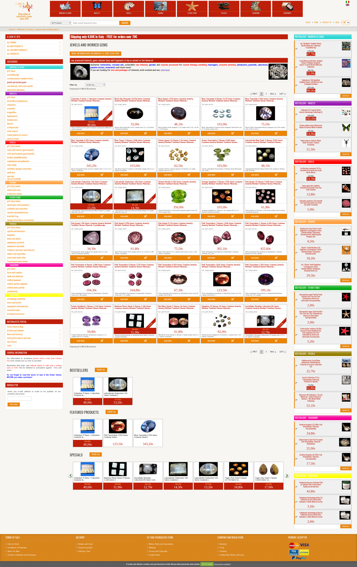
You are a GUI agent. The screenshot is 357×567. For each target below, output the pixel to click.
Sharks (160, 13)
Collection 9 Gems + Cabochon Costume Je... (87, 394)
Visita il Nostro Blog (15, 326)
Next (272, 94)
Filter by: (73, 85)
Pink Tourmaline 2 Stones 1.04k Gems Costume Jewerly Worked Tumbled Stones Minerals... (221, 224)
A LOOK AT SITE (13, 36)
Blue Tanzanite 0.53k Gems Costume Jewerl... (145, 436)
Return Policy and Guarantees (161, 544)
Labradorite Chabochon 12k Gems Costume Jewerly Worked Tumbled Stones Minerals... (89, 183)
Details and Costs (85, 544)
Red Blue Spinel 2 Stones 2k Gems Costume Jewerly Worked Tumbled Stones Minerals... (176, 307)
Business (223, 544)
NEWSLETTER (12, 385)
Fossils (224, 13)
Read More (81, 133)
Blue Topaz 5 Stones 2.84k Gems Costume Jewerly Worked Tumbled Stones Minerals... (133, 141)
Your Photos (12, 341)
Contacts (223, 551)
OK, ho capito (207, 564)
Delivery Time (84, 551)
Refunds (152, 547)
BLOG (337, 22)
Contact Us (326, 22)
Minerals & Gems (65, 13)
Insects (97, 13)
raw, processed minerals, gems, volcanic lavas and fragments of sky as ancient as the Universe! (112, 60)
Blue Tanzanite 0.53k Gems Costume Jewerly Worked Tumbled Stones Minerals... (90, 141)
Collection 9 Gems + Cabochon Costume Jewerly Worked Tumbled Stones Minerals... (91, 100)
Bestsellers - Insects (305, 103)
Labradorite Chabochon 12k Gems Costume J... (115, 394)
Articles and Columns (15, 330)
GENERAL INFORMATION (17, 352)
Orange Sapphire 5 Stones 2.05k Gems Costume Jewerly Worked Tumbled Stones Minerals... (222, 183)
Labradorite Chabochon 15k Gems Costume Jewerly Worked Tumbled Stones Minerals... (133, 183)
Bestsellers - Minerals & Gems (309, 36)
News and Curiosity (14, 334)
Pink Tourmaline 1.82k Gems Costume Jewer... (116, 436)
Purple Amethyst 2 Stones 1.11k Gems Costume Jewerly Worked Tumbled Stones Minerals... (91, 307)
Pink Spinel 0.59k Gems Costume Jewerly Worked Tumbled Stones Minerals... (132, 224)
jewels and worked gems (47, 29)
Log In (308, 22)
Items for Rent (14, 551)
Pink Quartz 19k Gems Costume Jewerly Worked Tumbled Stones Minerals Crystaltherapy (91, 224)
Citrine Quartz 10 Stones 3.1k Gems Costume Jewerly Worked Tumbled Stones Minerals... (177, 141)
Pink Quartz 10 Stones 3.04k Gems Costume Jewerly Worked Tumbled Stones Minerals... (263, 183)
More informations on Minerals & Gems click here (95, 53)
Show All (101, 369)
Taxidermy (256, 13)
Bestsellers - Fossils (305, 353)
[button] (72, 475)
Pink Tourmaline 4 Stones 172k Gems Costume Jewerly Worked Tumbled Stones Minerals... (134, 266)
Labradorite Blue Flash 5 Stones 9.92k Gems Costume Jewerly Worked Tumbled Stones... (264, 141)
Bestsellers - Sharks (305, 221)
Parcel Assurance (85, 547)
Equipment (287, 13)
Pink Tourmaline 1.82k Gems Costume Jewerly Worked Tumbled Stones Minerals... (221, 266)
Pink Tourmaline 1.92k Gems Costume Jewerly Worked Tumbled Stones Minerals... (264, 266)
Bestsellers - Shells (304, 161)
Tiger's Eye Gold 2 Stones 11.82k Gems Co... (266, 479)
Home (316, 22)
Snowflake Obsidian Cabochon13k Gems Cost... (145, 479)
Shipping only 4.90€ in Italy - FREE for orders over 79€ (104, 36)
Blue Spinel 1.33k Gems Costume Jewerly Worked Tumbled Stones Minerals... (175, 100)
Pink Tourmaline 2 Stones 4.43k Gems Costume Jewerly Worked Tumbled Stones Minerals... (265, 224)
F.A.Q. (222, 547)
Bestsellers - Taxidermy (306, 417)
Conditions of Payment (17, 547)
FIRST (254, 94)
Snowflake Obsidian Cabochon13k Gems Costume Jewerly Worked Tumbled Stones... (263, 307)
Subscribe (13, 404)
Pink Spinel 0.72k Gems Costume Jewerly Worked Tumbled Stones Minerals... (175, 224)
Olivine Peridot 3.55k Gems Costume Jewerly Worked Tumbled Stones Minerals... (177, 183)
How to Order (13, 544)
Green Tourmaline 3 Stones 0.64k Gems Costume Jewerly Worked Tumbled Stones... (220, 141)
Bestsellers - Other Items (307, 287)
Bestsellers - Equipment (306, 475)
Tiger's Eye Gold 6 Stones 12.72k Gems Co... (236, 479)
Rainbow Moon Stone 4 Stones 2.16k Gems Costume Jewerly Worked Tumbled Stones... (133, 307)
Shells (128, 13)
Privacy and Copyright (158, 551)
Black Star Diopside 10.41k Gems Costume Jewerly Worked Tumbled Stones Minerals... (133, 100)
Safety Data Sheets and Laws (19, 337)
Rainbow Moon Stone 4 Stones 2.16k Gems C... (117, 479)
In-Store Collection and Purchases (22, 555)
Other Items (192, 13)
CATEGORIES (12, 61)
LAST (282, 94)
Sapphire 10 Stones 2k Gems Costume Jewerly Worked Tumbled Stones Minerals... (221, 307)
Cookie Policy (154, 555)
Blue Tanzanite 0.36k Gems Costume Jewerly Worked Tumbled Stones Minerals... (264, 100)
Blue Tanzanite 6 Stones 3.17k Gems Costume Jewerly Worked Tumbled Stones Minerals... (221, 100)
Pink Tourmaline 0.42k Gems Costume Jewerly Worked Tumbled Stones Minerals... (177, 266)
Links (9, 345)
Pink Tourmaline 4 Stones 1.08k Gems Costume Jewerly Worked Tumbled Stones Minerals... (91, 266)
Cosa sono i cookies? (222, 564)
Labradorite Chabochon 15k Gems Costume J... (176, 479)
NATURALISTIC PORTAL (16, 321)
